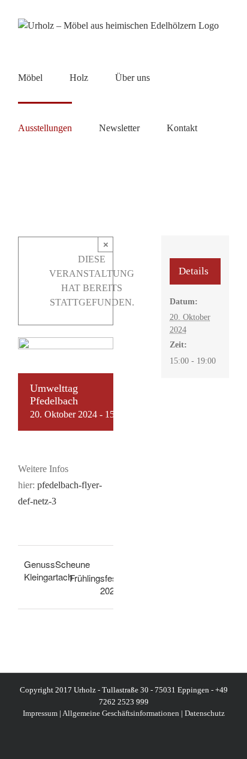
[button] (21, 177)
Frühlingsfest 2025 (94, 584)
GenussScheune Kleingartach (57, 570)
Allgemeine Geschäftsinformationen (120, 713)
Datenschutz (205, 713)
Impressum (40, 713)
